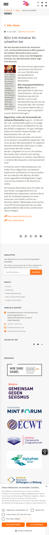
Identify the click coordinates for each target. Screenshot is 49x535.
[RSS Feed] (42, 344)
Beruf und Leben (28, 31)
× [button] (46, 486)
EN (38, 6)
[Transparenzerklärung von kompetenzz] (24, 440)
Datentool (9, 290)
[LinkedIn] (42, 5)
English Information (13, 300)
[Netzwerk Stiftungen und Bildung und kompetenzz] (24, 480)
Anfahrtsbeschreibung (16, 331)
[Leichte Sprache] (42, 2)
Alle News (13, 25)
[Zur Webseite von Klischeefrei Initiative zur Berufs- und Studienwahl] (24, 370)
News (18, 10)
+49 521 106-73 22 (14, 324)
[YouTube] (46, 5)
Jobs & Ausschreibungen (15, 297)
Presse (8, 286)
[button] (24, 530)
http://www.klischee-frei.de (20, 216)
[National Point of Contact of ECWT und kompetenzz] (24, 424)
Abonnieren (36, 272)
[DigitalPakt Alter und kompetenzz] (24, 459)
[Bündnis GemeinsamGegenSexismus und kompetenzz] (24, 391)
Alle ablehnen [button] (36, 525)
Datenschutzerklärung (31, 267)
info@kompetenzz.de (15, 327)
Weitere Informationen (9, 505)
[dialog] (24, 509)
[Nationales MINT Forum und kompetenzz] (24, 410)
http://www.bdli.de (16, 220)
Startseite (8, 10)
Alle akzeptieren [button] (13, 525)
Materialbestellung (13, 293)
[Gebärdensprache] (46, 2)
